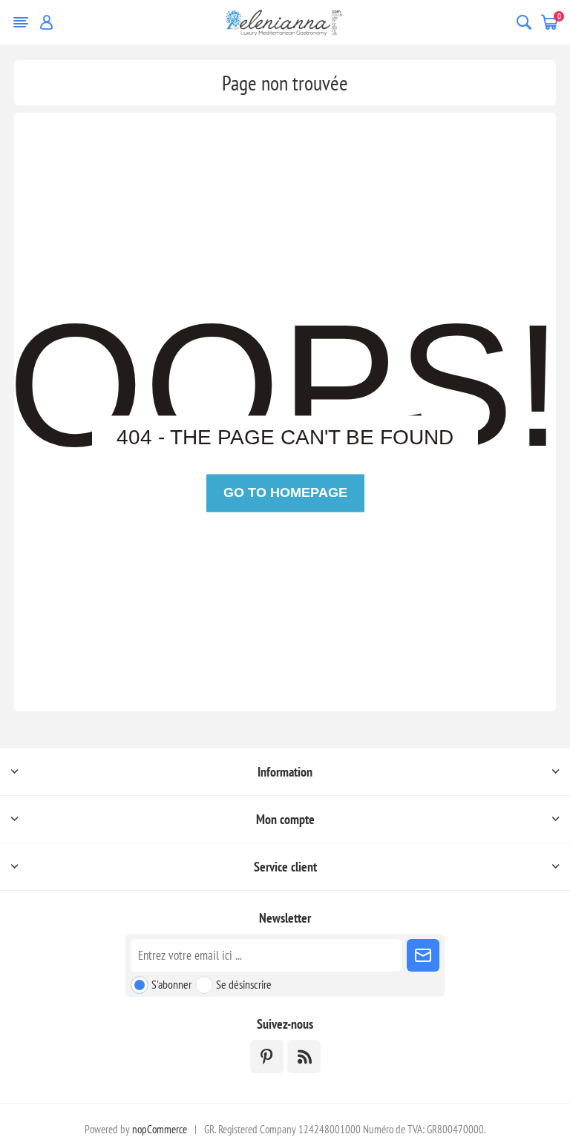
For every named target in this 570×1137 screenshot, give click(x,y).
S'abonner (171, 984)
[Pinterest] (267, 1056)
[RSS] (304, 1056)
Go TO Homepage (285, 493)
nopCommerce (159, 1129)
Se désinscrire (244, 984)
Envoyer (423, 955)
